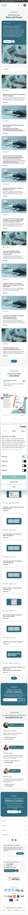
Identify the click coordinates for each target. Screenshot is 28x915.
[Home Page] (4, 5)
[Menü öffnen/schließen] (24, 5)
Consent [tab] (5, 431)
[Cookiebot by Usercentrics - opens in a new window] (20, 427)
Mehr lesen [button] (6, 388)
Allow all (14, 477)
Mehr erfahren (11, 1)
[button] (14, 69)
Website (4, 321)
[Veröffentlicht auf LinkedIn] (24, 381)
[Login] (21, 5)
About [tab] (23, 431)
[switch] (24, 461)
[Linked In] (12, 840)
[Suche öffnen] (19, 5)
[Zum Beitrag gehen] (14, 89)
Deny (14, 486)
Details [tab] (14, 431)
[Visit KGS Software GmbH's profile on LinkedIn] (4, 381)
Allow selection (14, 482)
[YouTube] (15, 840)
